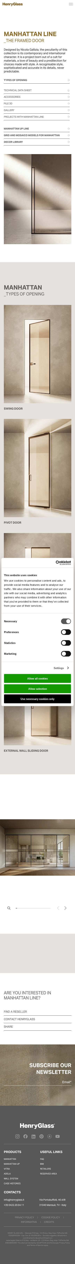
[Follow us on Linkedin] (33, 1137)
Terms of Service (37, 1245)
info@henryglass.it (14, 1199)
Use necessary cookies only (37, 698)
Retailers (45, 1168)
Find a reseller (15, 1012)
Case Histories (12, 1183)
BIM (42, 1164)
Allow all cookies (37, 678)
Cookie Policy (50, 1217)
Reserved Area (48, 1173)
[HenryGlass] (13, 5)
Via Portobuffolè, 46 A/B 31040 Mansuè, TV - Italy (52, 1202)
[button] (65, 908)
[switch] (66, 632)
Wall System (11, 1178)
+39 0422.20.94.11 (14, 1205)
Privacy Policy (64, 1243)
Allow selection (37, 688)
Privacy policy (24, 1217)
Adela (7, 1173)
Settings (59, 667)
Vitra (7, 1168)
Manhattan (10, 1159)
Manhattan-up (12, 1164)
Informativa (29, 1222)
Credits (49, 1222)
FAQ (42, 1159)
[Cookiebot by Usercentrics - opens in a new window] (55, 563)
